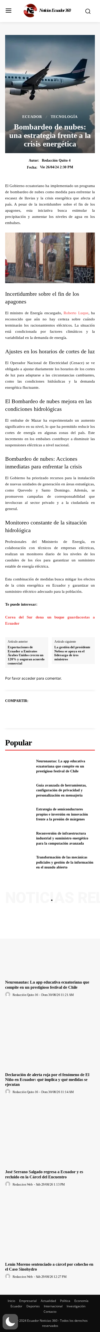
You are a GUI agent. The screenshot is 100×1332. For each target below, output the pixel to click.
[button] (10, 1321)
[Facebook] (32, 713)
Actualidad (48, 1301)
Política (65, 1301)
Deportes (33, 1306)
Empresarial (28, 1301)
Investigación (76, 1306)
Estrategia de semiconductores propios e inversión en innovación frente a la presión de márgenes (62, 814)
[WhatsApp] (68, 713)
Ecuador (32, 117)
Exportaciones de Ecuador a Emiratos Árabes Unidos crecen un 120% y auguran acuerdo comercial (26, 655)
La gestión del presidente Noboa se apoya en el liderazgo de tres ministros (72, 653)
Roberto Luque (76, 313)
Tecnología (64, 117)
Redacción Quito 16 (25, 995)
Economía (81, 1301)
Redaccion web (23, 1184)
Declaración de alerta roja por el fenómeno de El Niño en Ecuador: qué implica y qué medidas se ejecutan (47, 1079)
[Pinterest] (56, 713)
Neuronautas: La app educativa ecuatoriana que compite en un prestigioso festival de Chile (60, 766)
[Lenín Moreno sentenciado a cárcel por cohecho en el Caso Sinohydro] (50, 1226)
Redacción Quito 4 (56, 160)
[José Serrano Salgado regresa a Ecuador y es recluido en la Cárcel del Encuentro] (50, 1133)
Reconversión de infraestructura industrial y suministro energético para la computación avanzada (62, 838)
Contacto (50, 1311)
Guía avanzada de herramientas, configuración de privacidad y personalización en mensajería (61, 790)
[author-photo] (8, 994)
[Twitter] (44, 713)
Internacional (53, 1306)
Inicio (11, 1301)
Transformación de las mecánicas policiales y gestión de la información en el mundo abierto (64, 862)
